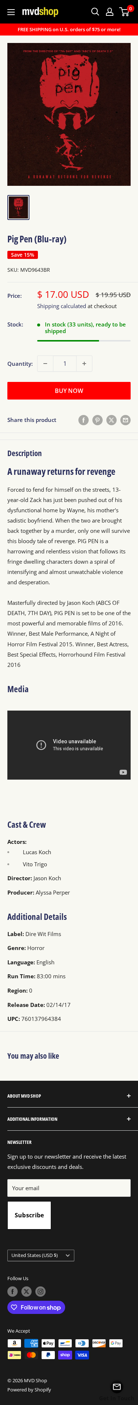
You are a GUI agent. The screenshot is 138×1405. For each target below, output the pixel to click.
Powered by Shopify (29, 1389)
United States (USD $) (34, 1255)
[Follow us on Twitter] (26, 1291)
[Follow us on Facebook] (12, 1291)
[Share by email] (125, 419)
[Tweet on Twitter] (111, 419)
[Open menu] (11, 12)
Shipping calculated (61, 306)
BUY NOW (69, 391)
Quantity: (20, 363)
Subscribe (29, 1215)
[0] (124, 11)
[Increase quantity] (84, 363)
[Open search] (95, 12)
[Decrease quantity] (45, 363)
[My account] (109, 12)
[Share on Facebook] (83, 419)
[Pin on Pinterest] (97, 419)
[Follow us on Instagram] (40, 1291)
